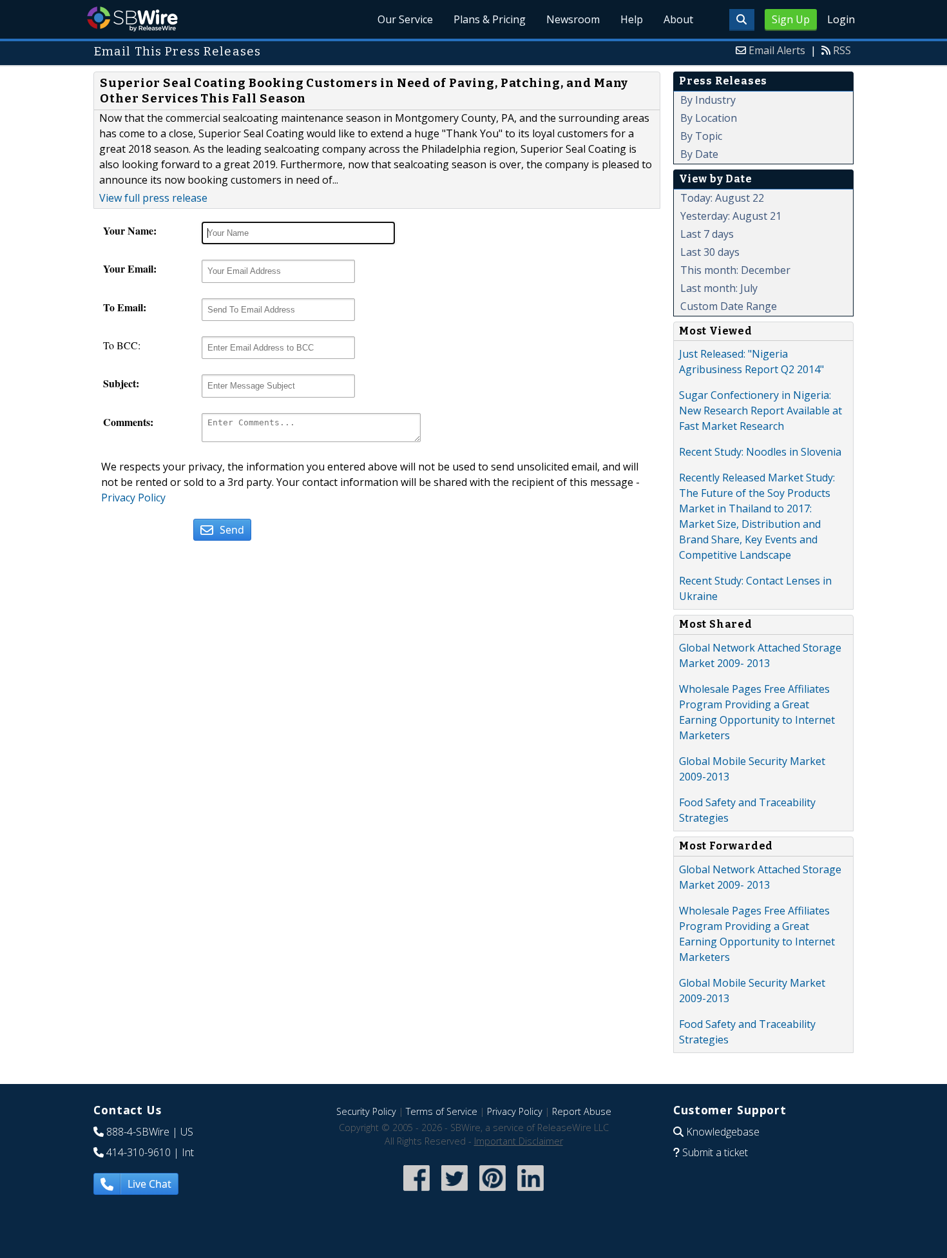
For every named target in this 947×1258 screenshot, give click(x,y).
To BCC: (121, 345)
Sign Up (791, 19)
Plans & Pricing (490, 19)
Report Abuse (581, 1111)
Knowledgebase (723, 1132)
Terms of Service (441, 1111)
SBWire (132, 19)
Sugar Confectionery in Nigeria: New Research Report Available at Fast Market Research (760, 410)
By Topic (701, 136)
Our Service (405, 19)
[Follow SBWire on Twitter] (454, 1192)
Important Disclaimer (518, 1141)
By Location (708, 118)
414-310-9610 (138, 1152)
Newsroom (573, 19)
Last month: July (719, 288)
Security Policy (366, 1111)
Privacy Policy (133, 497)
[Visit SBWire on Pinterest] (492, 1192)
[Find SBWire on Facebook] (416, 1192)
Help (631, 19)
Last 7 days (707, 234)
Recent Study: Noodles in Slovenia (760, 452)
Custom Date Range (728, 306)
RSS (842, 50)
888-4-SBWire (137, 1132)
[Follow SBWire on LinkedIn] (530, 1192)
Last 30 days (710, 252)
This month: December (735, 270)
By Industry (708, 100)
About (678, 19)
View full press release (153, 198)
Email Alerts (777, 50)
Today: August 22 (722, 198)
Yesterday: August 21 (730, 216)
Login (841, 19)
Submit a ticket (715, 1152)
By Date (699, 154)
